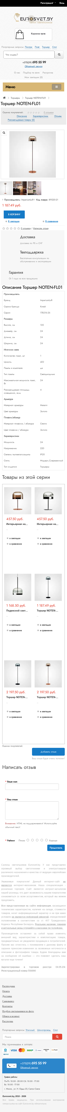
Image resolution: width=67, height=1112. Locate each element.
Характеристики (40, 116)
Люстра (29, 47)
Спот (54, 47)
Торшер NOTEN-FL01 (35, 98)
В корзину (14, 214)
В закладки (14, 221)
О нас (17, 72)
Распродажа (8, 986)
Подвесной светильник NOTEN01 (26, 610)
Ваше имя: (12, 781)
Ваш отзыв (12, 799)
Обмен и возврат (11, 1016)
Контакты (7, 1006)
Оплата (6, 991)
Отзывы (58, 116)
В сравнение (51, 221)
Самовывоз (8, 1001)
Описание (22, 116)
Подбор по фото (31, 72)
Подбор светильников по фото (18, 1011)
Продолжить (56, 847)
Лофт (37, 47)
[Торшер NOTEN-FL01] (32, 154)
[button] (63, 2)
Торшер (46, 47)
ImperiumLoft (27, 199)
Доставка (7, 996)
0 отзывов (48, 112)
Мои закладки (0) (34, 77)
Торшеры (15, 98)
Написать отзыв (40, 228)
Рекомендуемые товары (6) (21, 120)
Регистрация (47, 3)
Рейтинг (11, 840)
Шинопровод (44, 1030)
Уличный (30, 1030)
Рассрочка (48, 72)
